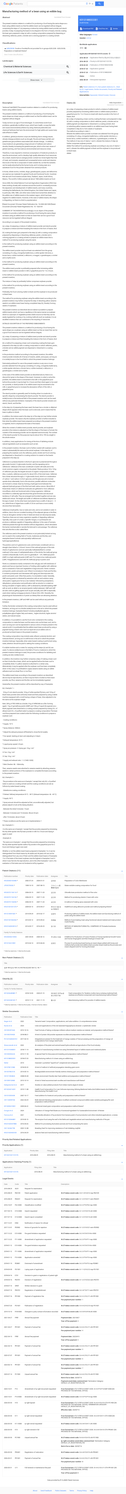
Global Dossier (103, 95)
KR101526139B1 (10, 943)
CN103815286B (9, 1080)
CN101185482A (9, 1076)
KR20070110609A (10, 902)
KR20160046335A (10, 1133)
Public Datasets (60, 1491)
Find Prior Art (103, 29)
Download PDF (88, 29)
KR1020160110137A (11, 1155)
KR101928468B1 (10, 1119)
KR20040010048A (10, 881)
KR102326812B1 (10, 1000)
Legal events (88, 89)
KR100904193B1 (10, 1106)
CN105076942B (9, 1034)
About (35, 1491)
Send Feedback (46, 1491)
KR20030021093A (10, 937)
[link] (36, 49)
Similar (115, 29)
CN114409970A (9, 1100)
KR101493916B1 (10, 914)
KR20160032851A (10, 926)
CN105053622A (9, 1054)
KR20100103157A (10, 907)
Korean (94, 35)
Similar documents (100, 89)
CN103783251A (9, 1072)
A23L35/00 (10, 48)
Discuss (112, 95)
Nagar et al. (8, 1021)
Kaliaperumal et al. (10, 1085)
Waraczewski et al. (10, 1045)
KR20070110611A (10, 892)
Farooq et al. (8, 1115)
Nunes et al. (8, 1026)
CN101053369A (9, 1095)
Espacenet (93, 95)
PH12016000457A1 (10, 1039)
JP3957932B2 (9, 885)
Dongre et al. (8, 1111)
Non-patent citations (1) (106, 87)
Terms (72, 1491)
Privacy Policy (82, 1491)
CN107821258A (9, 1067)
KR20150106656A (10, 920)
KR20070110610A (10, 897)
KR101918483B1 (10, 1050)
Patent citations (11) (90, 87)
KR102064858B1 (10, 993)
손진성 (88, 38)
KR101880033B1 (10, 1058)
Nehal (6, 1063)
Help (91, 1491)
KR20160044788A (10, 1124)
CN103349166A (9, 1030)
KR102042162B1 (10, 1089)
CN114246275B (9, 1128)
